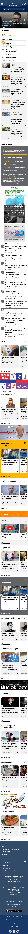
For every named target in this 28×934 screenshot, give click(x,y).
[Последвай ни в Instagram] (14, 931)
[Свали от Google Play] (18, 911)
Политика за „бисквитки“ (14, 923)
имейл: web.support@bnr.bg (14, 881)
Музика (4, 854)
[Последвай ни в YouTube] (17, 931)
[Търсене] (24, 9)
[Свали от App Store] (10, 911)
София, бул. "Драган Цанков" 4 (14, 877)
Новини (4, 847)
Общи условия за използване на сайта (14, 916)
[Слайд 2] (3, 27)
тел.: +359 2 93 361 (14, 879)
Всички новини (22, 184)
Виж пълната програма (7, 60)
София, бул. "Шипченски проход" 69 (14, 887)
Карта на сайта (14, 926)
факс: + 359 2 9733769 (14, 891)
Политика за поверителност (14, 919)
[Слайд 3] (4, 27)
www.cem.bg (14, 894)
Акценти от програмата (10, 849)
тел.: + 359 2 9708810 (14, 889)
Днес (3, 844)
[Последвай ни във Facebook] (10, 931)
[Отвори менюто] (1, 4)
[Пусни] (3, 43)
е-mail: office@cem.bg (14, 892)
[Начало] (14, 3)
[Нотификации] (23, 4)
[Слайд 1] (1, 27)
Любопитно (6, 852)
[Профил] (26, 4)
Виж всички (6, 371)
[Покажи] (25, 514)
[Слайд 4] (6, 27)
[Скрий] (25, 145)
